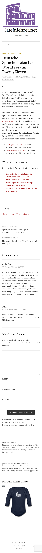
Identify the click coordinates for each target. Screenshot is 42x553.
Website (5, 399)
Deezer (26, 471)
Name (5, 379)
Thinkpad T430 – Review (17, 180)
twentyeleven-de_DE (15, 150)
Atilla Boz (6, 264)
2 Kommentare (8, 79)
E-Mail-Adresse (9, 389)
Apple (31, 471)
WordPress (18, 546)
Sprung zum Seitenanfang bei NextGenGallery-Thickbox (15, 231)
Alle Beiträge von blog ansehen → (16, 214)
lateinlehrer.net (24, 542)
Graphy (31, 546)
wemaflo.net (7, 121)
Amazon (19, 471)
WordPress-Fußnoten (16, 185)
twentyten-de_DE (14, 144)
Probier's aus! (7, 452)
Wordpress (16, 54)
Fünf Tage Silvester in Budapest (20, 182)
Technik (5, 54)
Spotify (12, 471)
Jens (4, 306)
